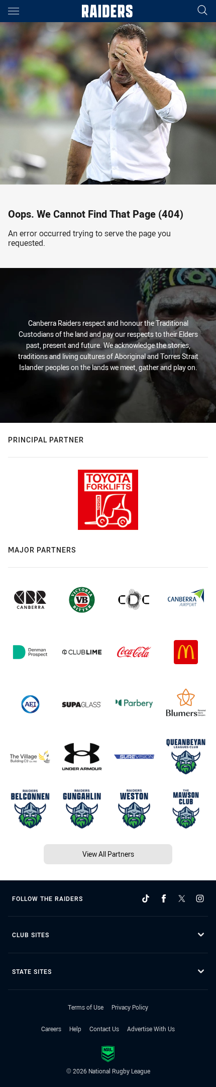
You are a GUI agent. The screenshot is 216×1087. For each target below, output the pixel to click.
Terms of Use (85, 1007)
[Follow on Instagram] (200, 898)
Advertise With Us (151, 1029)
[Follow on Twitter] (182, 898)
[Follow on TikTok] (146, 898)
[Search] (202, 11)
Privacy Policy (130, 1007)
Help (75, 1029)
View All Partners (108, 854)
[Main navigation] (13, 11)
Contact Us (104, 1029)
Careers (51, 1029)
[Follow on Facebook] (164, 898)
